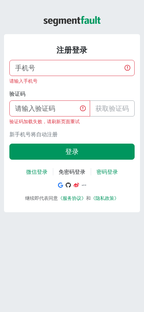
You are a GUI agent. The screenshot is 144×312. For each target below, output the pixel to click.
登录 (72, 151)
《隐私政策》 (105, 198)
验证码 (17, 93)
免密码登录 (72, 171)
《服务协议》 (72, 198)
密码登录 (107, 171)
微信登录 (37, 171)
